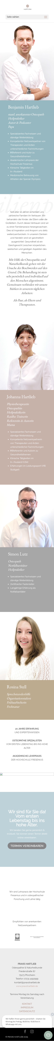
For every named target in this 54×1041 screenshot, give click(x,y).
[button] (47, 937)
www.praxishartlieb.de (27, 986)
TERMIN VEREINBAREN (27, 845)
